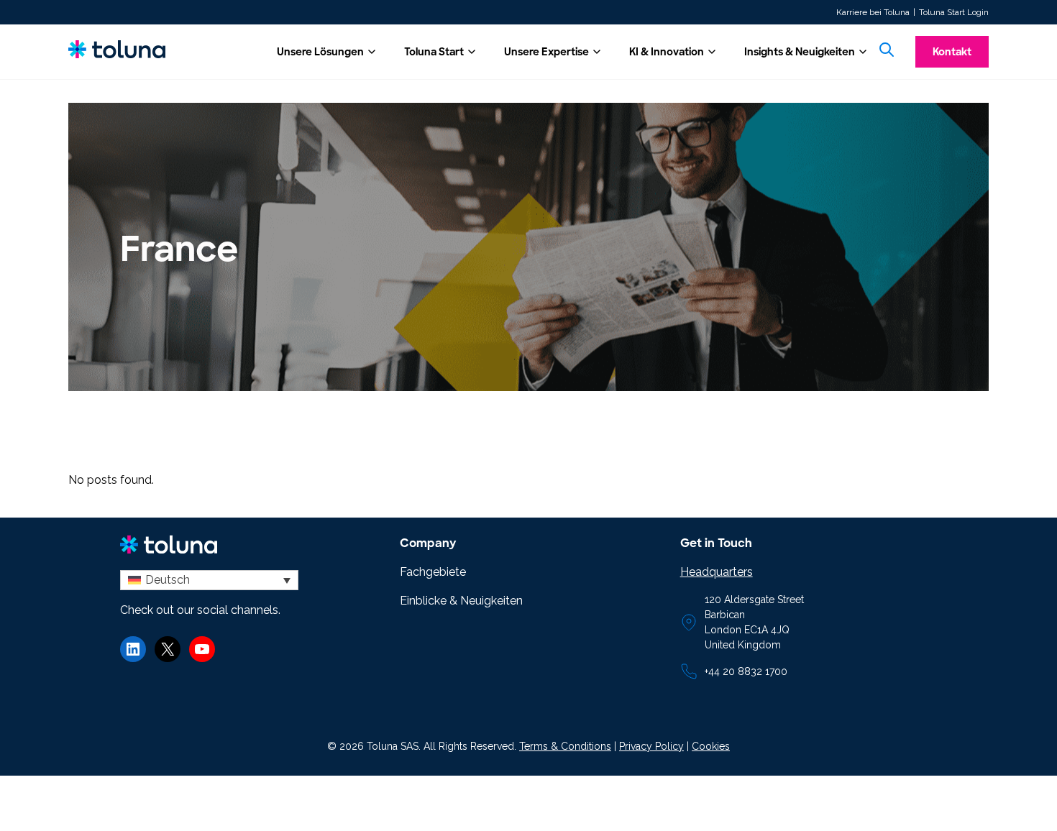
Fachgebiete (433, 572)
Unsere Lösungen (320, 51)
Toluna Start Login (954, 12)
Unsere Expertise (546, 51)
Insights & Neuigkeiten (799, 51)
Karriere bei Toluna (873, 12)
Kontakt (952, 51)
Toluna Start (434, 51)
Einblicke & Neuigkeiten (461, 600)
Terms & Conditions (565, 746)
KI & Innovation (666, 51)
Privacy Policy (651, 746)
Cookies (711, 746)
